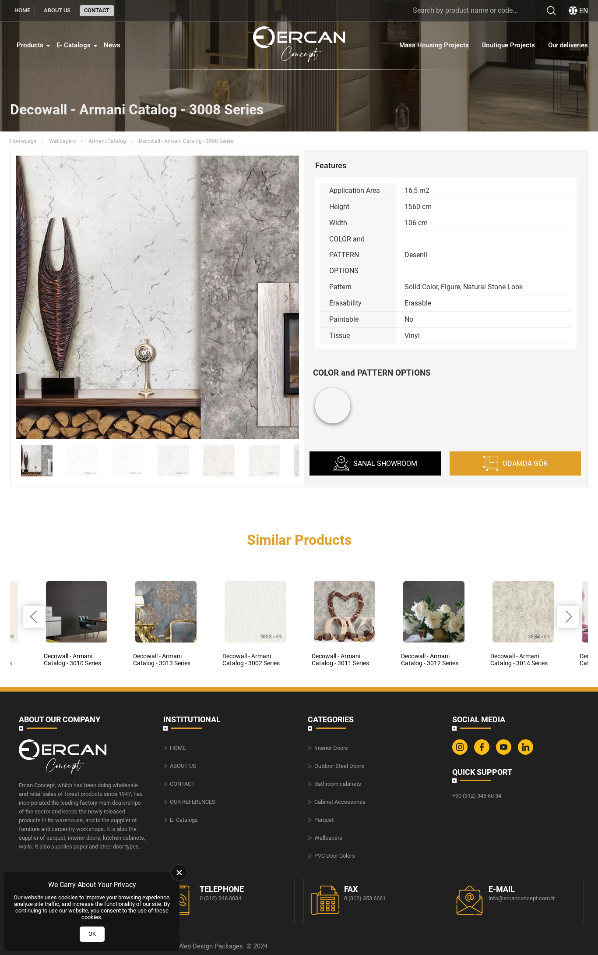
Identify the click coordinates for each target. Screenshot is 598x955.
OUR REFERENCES (192, 802)
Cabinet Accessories (340, 802)
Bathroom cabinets (337, 784)
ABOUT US (57, 10)
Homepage (23, 141)
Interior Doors (331, 748)
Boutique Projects (508, 45)
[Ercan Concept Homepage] (299, 45)
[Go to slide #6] (264, 460)
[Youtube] (505, 752)
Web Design (195, 946)
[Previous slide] (29, 298)
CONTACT (96, 10)
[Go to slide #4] (173, 460)
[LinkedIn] (526, 752)
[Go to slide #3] (128, 460)
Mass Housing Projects (434, 45)
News (112, 45)
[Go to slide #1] (37, 460)
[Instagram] (461, 752)
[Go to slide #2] (82, 460)
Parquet (324, 820)
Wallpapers (62, 141)
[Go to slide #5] (219, 460)
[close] (179, 872)
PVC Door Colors (334, 855)
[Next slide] (285, 298)
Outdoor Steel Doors (339, 766)
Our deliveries (568, 45)
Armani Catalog (107, 141)
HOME (22, 10)
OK (92, 933)
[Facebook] (483, 752)
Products (30, 45)
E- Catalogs (73, 45)
